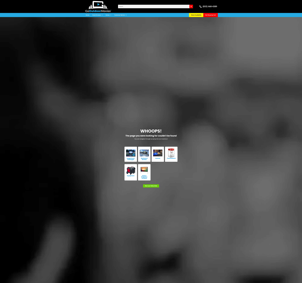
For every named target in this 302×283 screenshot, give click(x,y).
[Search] (191, 6)
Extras (108, 15)
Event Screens (96, 15)
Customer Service (119, 15)
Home (87, 15)
